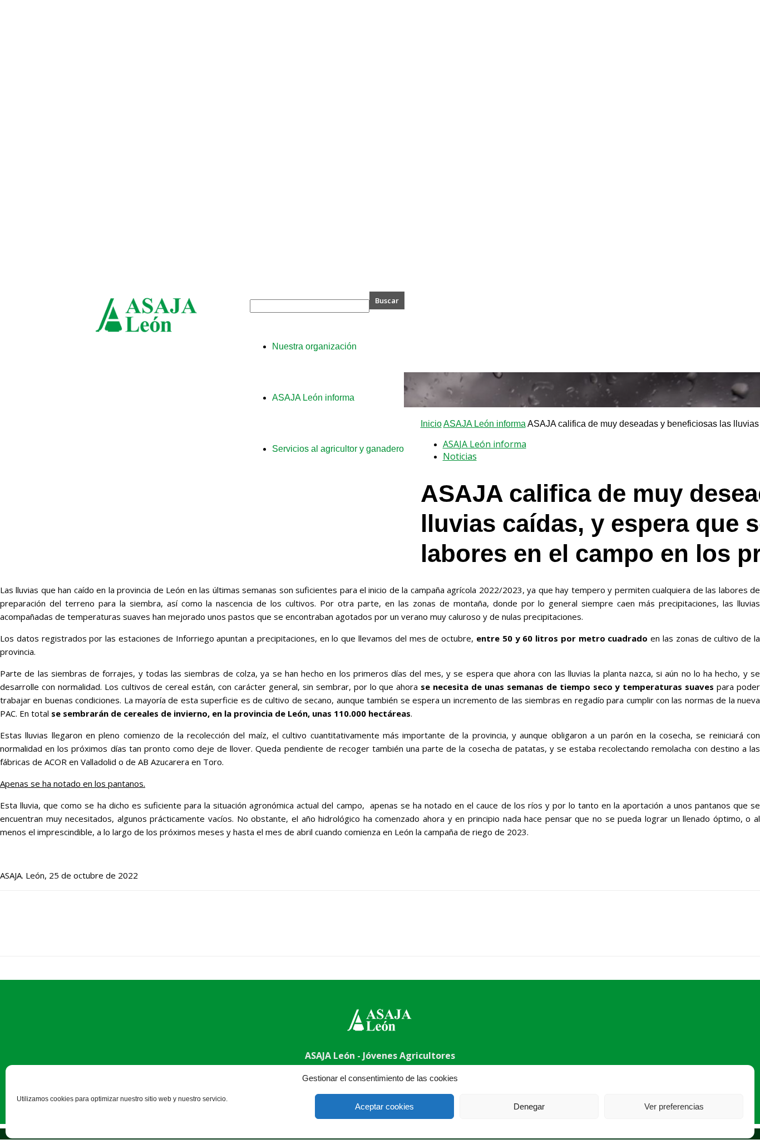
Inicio (431, 423)
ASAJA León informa (484, 423)
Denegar (529, 1106)
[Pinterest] (98, 933)
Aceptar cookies (384, 1106)
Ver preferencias (674, 1106)
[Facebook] (18, 933)
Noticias (460, 456)
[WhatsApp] (138, 933)
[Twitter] (58, 933)
